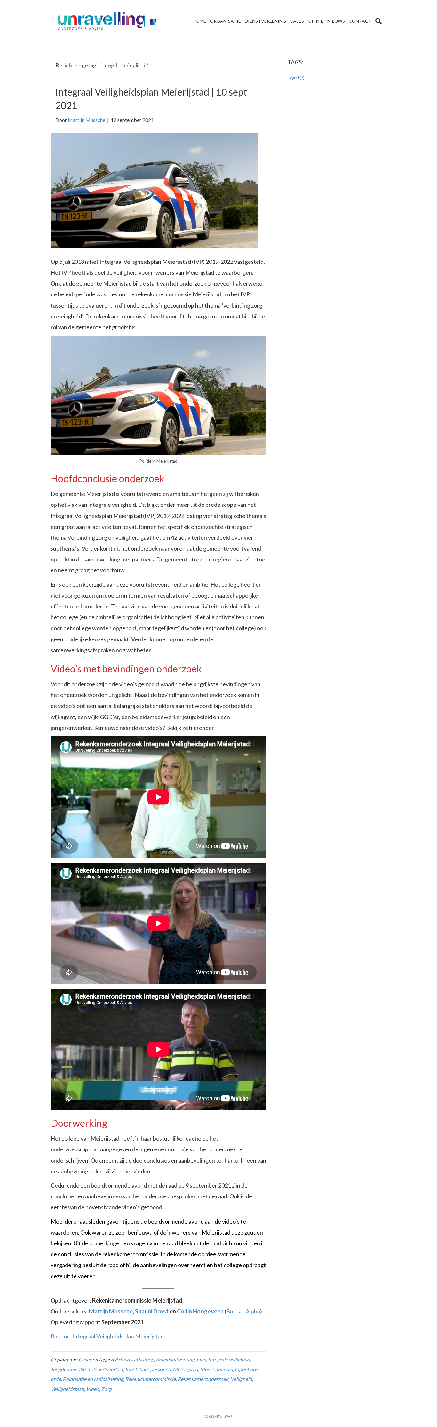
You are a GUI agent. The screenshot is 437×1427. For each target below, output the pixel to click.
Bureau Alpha (243, 1311)
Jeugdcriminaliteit (70, 1369)
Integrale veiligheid (229, 1359)
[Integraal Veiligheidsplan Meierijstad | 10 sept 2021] (154, 190)
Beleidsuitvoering (175, 1359)
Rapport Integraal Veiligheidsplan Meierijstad (107, 1336)
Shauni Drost (152, 1311)
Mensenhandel (216, 1369)
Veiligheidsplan (67, 1389)
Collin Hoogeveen (200, 1311)
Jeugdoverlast (107, 1369)
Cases (297, 21)
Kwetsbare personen (148, 1369)
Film (201, 1359)
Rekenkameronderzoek (203, 1379)
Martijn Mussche (111, 1311)
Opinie (315, 21)
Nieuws (336, 21)
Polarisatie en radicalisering (93, 1379)
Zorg (106, 1389)
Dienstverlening (265, 21)
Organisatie (225, 21)
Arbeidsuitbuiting (134, 1359)
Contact (360, 21)
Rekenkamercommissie (150, 1379)
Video (92, 1389)
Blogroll (295, 78)
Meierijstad (185, 1369)
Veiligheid (241, 1379)
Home (199, 21)
